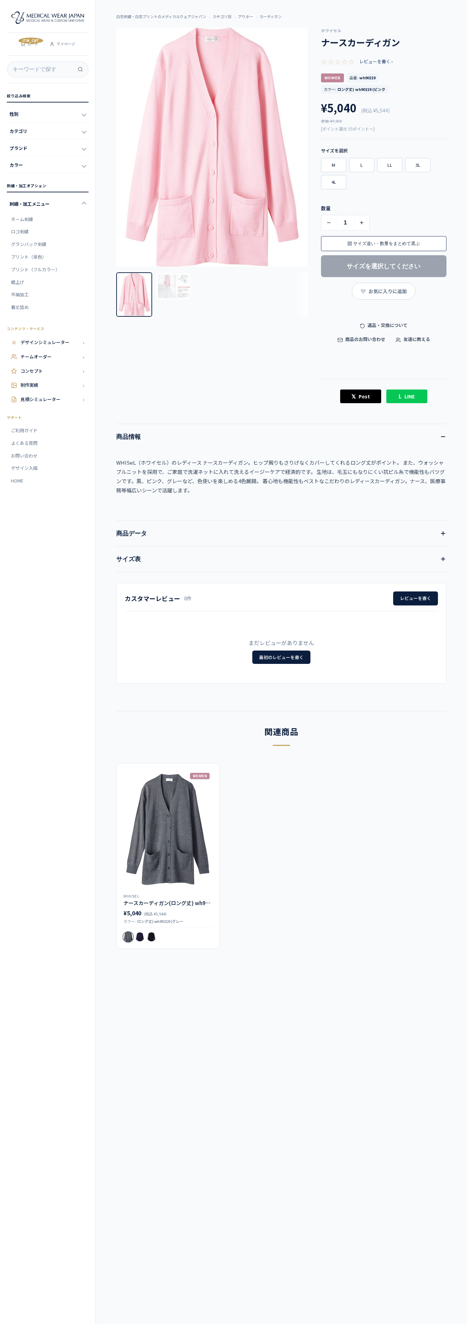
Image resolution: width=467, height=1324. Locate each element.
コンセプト (52, 371)
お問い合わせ (24, 455)
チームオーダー (52, 357)
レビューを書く (415, 598)
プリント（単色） (28, 257)
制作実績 (52, 385)
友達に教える (416, 339)
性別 (14, 114)
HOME (17, 480)
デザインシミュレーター (52, 342)
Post (360, 396)
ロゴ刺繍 (20, 231)
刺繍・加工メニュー (30, 204)
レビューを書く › (376, 61)
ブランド (18, 148)
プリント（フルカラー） (35, 269)
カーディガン (270, 16)
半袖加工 (20, 294)
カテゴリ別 (222, 16)
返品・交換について (387, 325)
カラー (16, 165)
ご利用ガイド (24, 430)
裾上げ (17, 282)
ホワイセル (331, 30)
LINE (407, 396)
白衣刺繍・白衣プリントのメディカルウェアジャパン (161, 16)
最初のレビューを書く (281, 657)
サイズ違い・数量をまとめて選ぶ (383, 243)
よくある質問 (24, 443)
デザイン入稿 (24, 468)
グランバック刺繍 (28, 244)
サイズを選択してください (384, 266)
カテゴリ (18, 131)
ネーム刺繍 (22, 219)
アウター (245, 16)
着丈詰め (20, 307)
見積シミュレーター (52, 399)
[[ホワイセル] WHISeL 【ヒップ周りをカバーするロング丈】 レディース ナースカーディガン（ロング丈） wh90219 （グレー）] (167, 829)
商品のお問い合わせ (364, 339)
